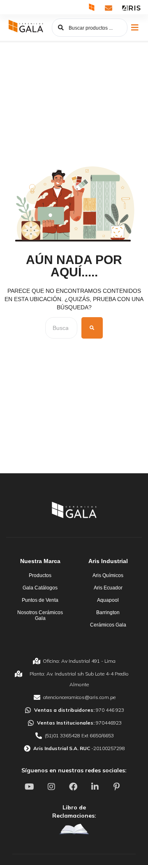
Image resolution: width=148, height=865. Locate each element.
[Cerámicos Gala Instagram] (52, 787)
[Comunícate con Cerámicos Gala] (108, 8)
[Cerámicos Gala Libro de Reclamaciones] (74, 829)
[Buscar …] (61, 328)
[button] (134, 28)
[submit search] (92, 328)
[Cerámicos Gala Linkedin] (96, 787)
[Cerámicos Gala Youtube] (30, 787)
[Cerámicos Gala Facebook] (74, 787)
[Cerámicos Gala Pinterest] (117, 787)
